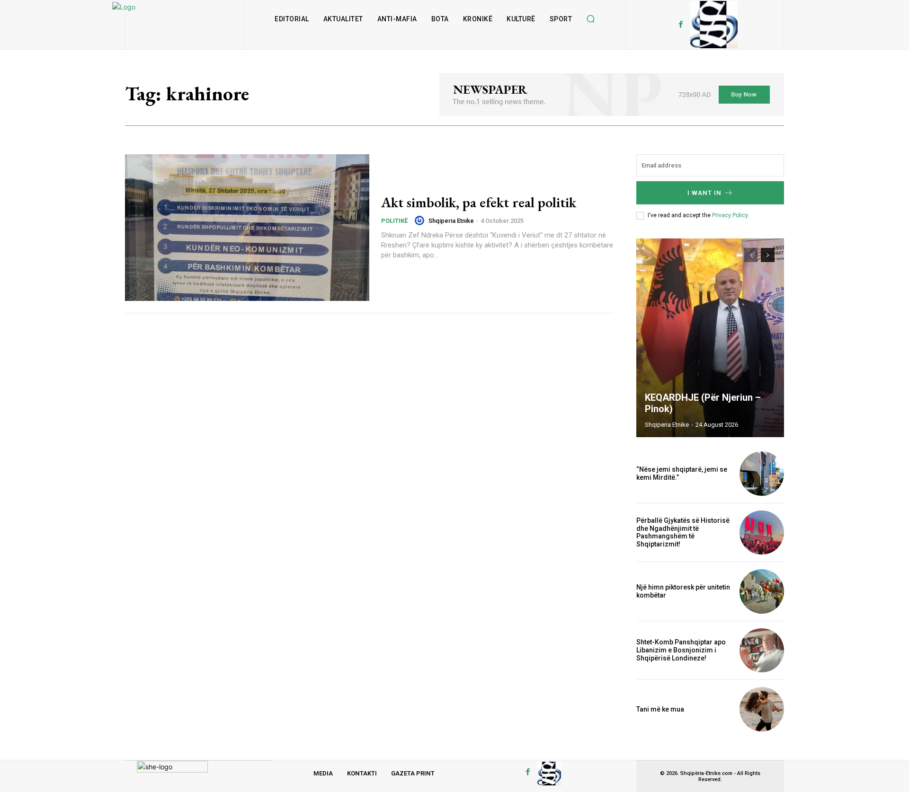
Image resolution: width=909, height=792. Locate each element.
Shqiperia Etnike (451, 220)
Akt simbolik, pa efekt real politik (478, 202)
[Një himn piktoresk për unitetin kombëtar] (762, 591)
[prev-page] (751, 255)
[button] (590, 19)
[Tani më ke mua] (762, 709)
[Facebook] (680, 24)
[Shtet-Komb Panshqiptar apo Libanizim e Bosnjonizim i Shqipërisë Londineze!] (762, 650)
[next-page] (768, 255)
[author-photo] (421, 220)
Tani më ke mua (660, 709)
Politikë (394, 220)
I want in (704, 192)
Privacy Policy (730, 215)
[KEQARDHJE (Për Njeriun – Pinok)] (710, 337)
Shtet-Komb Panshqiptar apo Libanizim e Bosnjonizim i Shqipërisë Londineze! (681, 650)
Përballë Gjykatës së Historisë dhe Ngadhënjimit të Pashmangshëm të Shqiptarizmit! (683, 532)
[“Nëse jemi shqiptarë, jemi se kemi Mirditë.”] (762, 473)
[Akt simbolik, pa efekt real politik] (247, 227)
